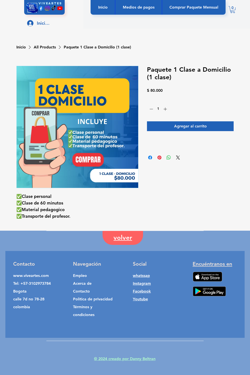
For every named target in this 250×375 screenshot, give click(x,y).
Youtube (140, 299)
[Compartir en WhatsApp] (169, 157)
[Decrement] (151, 109)
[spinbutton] (158, 109)
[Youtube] (60, 8)
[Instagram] (47, 8)
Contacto (81, 291)
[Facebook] (41, 8)
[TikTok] (54, 8)
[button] (233, 9)
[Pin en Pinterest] (159, 157)
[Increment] (166, 109)
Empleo (80, 275)
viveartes (50, 3)
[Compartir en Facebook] (150, 157)
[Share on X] (178, 157)
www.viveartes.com (31, 275)
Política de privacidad (93, 299)
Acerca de (82, 283)
